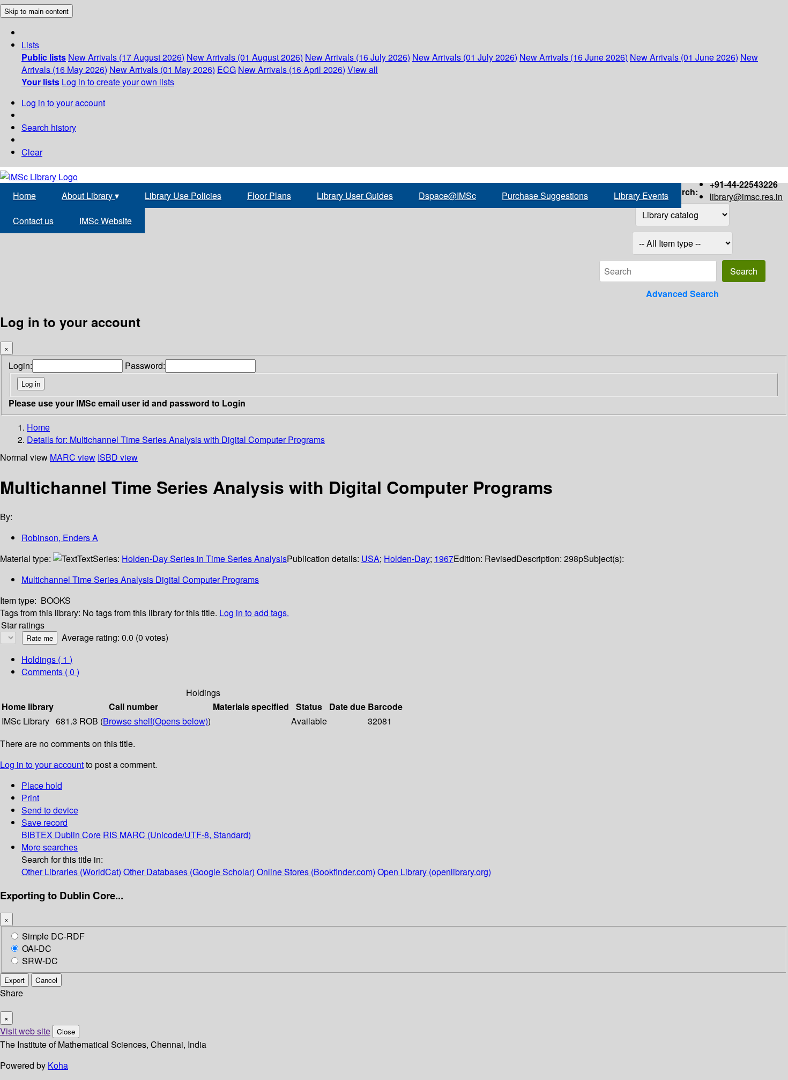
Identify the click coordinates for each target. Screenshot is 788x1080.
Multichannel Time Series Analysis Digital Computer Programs (140, 579)
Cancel (46, 980)
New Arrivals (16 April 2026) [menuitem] (291, 69)
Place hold (41, 785)
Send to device (49, 810)
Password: (145, 365)
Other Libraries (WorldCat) (71, 872)
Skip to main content (36, 11)
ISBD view (118, 457)
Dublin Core (78, 835)
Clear (31, 152)
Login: (20, 365)
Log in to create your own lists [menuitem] (118, 82)
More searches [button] (49, 847)
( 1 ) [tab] (46, 659)
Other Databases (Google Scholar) (189, 872)
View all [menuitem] (362, 69)
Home (24, 195)
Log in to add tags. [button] (254, 612)
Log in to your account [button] (42, 764)
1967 (444, 558)
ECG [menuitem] (226, 69)
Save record (44, 822)
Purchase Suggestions (545, 195)
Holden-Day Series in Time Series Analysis (204, 558)
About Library (90, 195)
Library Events (641, 195)
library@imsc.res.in (746, 196)
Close (66, 1031)
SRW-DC (40, 961)
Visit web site (25, 1031)
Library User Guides (355, 195)
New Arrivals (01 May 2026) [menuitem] (162, 69)
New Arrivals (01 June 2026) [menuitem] (684, 57)
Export (14, 980)
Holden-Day (407, 558)
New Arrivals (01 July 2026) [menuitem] (464, 57)
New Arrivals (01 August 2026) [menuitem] (245, 57)
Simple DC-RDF (53, 936)
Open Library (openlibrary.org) (434, 872)
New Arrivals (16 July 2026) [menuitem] (357, 57)
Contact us (33, 220)
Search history (48, 127)
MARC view (72, 457)
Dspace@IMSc (447, 195)
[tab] (50, 671)
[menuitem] (43, 57)
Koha (58, 1065)
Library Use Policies (183, 195)
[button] (30, 45)
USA (370, 558)
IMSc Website (105, 220)
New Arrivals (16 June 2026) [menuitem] (573, 57)
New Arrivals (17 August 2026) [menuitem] (126, 57)
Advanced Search (682, 293)
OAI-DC (36, 948)
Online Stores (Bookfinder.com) (316, 872)
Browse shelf (155, 721)
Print (30, 797)
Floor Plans (269, 195)
